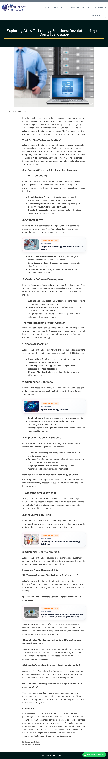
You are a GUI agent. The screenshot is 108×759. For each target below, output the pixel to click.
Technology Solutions (33, 742)
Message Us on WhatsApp (95, 754)
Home (47, 7)
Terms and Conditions (80, 7)
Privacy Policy (60, 7)
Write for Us (100, 7)
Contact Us (97, 15)
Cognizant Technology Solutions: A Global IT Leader (62, 247)
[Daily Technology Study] (13, 7)
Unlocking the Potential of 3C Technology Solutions (60, 542)
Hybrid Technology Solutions (55, 409)
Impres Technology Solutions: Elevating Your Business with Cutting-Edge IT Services (62, 615)
